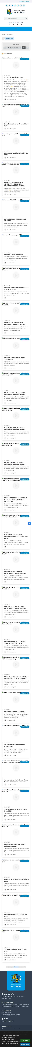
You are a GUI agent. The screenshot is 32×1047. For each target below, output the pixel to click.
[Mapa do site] (21, 11)
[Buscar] (26, 18)
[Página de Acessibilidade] (24, 11)
